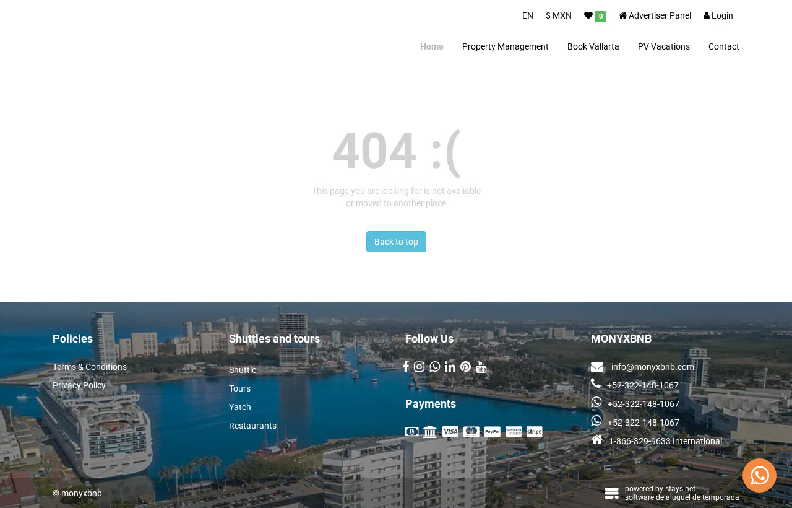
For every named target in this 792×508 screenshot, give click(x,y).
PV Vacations (664, 46)
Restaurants (253, 426)
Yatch (240, 407)
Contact (723, 46)
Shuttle (242, 370)
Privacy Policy (79, 385)
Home (432, 46)
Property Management (505, 46)
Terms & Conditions (90, 367)
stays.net (680, 488)
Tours (240, 388)
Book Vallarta (593, 46)
